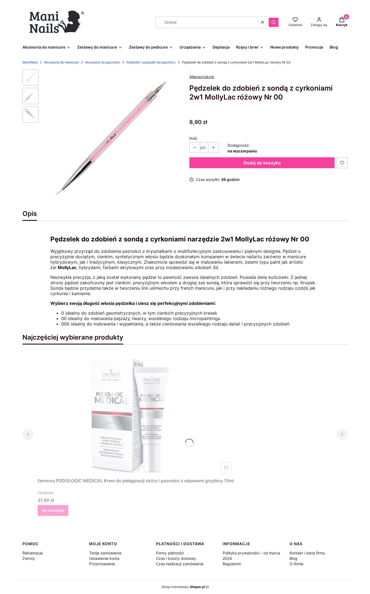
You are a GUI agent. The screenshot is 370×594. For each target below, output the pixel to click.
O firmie (296, 563)
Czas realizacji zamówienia (179, 563)
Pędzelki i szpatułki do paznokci (151, 62)
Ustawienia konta (104, 558)
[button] (273, 22)
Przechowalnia (102, 563)
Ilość (193, 138)
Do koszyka (53, 510)
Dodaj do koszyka (262, 162)
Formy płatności (170, 553)
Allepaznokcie (201, 76)
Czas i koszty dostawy (176, 558)
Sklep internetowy (183, 587)
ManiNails (30, 62)
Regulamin (232, 563)
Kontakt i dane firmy (307, 553)
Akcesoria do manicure (61, 62)
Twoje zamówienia (105, 553)
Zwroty (28, 558)
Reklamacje (32, 553)
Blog (293, 558)
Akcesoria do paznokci (102, 62)
